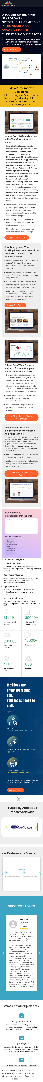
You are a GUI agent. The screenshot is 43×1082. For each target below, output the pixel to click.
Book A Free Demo (11, 49)
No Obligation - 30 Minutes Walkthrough (21, 417)
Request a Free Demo (16, 237)
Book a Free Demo (15, 305)
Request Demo (15, 790)
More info (6, 1079)
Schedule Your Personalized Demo (22, 473)
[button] (6, 827)
